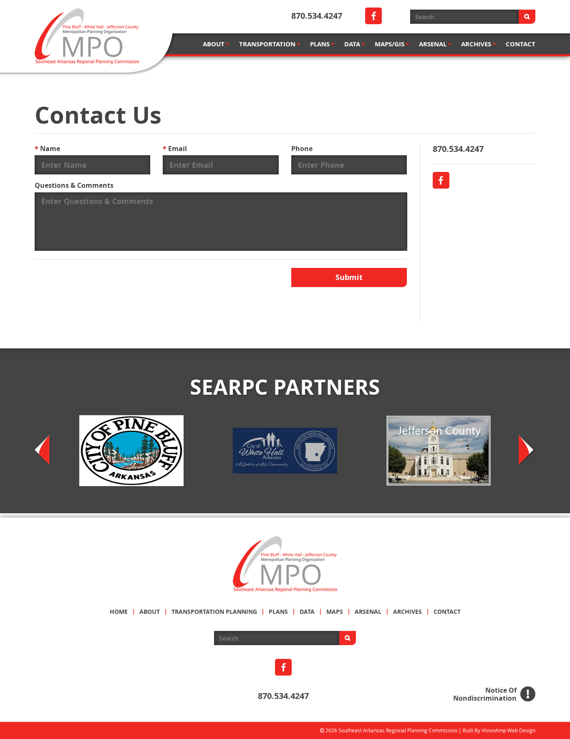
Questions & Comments (74, 185)
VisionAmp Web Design (508, 730)
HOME (119, 611)
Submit (349, 277)
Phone (302, 148)
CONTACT (520, 44)
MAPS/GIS (389, 44)
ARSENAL (432, 44)
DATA (352, 44)
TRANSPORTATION (267, 44)
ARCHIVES (476, 44)
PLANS (320, 44)
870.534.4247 (316, 15)
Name (47, 148)
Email (175, 148)
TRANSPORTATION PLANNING (214, 611)
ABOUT (213, 44)
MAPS (334, 611)
